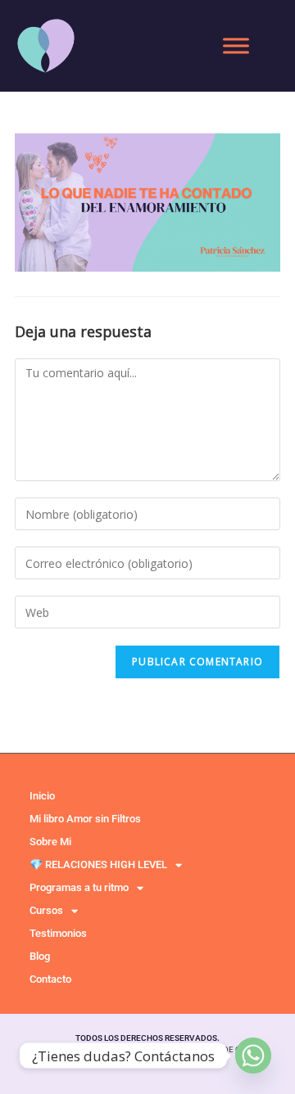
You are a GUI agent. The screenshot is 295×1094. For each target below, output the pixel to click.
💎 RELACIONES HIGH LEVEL (98, 864)
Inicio (42, 796)
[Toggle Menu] (236, 46)
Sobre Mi (50, 841)
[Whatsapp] (253, 1056)
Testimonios (58, 933)
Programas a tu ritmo (79, 887)
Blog (40, 956)
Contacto (50, 979)
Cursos (46, 910)
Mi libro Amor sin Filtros (85, 819)
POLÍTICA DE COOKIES (227, 1049)
